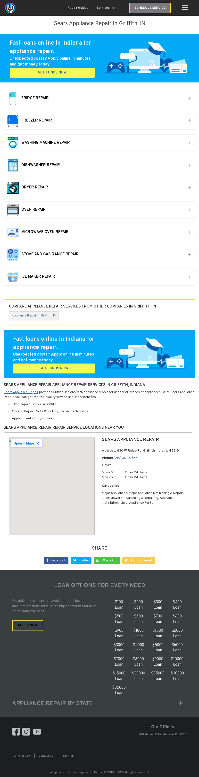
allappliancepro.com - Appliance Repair (76, 772)
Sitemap (68, 756)
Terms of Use (21, 756)
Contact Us (46, 756)
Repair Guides (77, 8)
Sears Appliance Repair (21, 392)
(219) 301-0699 (125, 458)
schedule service (150, 8)
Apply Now (27, 625)
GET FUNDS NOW (52, 72)
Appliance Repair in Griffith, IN (34, 316)
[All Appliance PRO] (10, 8)
